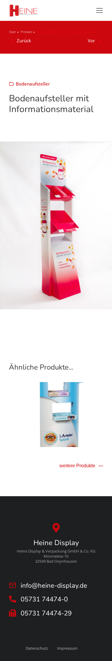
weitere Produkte (77, 465)
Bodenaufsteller (33, 84)
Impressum (67, 648)
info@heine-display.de (54, 585)
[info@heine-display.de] (12, 585)
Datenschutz (37, 648)
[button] (99, 10)
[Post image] (56, 414)
